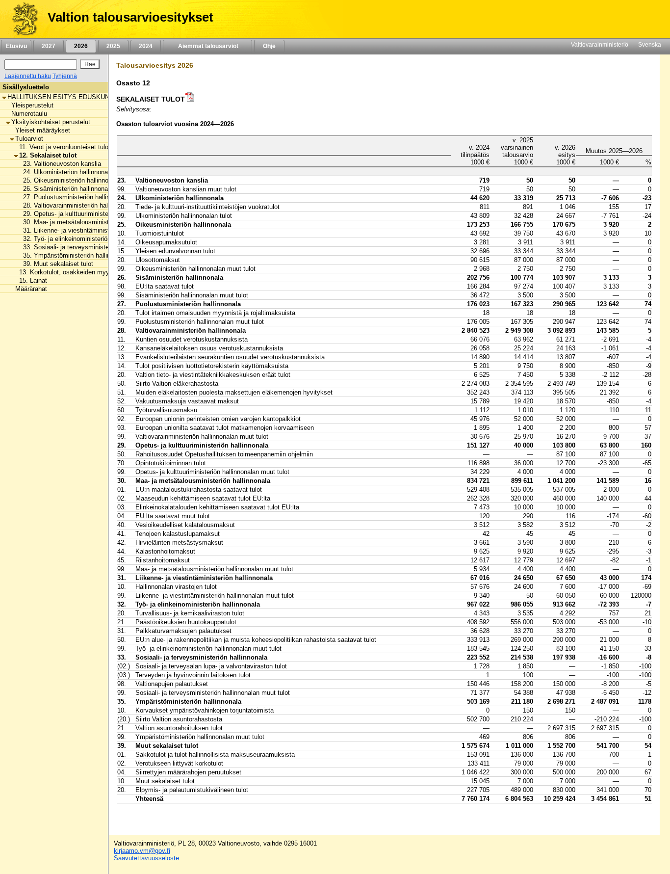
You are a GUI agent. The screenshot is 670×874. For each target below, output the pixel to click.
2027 (48, 46)
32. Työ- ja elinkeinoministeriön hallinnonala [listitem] (84, 238)
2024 (145, 46)
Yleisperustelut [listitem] (32, 105)
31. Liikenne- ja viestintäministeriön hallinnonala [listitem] (90, 230)
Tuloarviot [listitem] (29, 138)
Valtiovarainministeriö (599, 44)
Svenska (649, 44)
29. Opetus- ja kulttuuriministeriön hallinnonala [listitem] (88, 213)
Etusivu (16, 46)
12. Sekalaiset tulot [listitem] (48, 155)
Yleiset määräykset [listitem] (42, 130)
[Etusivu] (21, 19)
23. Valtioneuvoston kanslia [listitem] (62, 163)
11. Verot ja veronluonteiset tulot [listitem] (64, 147)
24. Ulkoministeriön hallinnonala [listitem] (68, 172)
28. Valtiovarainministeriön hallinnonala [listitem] (78, 205)
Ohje (269, 46)
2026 (81, 46)
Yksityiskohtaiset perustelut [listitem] (50, 122)
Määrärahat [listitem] (31, 288)
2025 (113, 46)
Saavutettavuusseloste (146, 858)
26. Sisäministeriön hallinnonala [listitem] (68, 188)
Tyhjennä (64, 76)
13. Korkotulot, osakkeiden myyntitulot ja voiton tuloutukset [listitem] (103, 272)
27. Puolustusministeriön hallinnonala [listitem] (76, 197)
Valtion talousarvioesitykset (130, 17)
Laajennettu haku (27, 76)
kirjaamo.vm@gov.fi (142, 850)
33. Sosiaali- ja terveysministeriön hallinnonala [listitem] (89, 247)
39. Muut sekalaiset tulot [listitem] (58, 263)
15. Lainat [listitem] (33, 280)
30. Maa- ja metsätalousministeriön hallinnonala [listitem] (90, 222)
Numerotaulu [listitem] (29, 113)
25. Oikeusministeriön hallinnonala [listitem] (71, 180)
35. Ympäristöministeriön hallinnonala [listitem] (76, 255)
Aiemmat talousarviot (207, 46)
